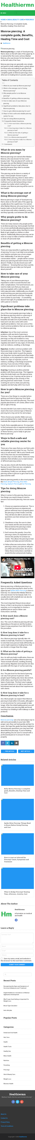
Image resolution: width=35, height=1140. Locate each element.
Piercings (7, 1069)
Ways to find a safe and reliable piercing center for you (17, 115)
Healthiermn (6, 43)
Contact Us (4, 1118)
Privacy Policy (5, 1122)
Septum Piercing (13, 484)
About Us (3, 1114)
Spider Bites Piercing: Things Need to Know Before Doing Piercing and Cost (17, 825)
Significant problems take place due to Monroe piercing (16, 107)
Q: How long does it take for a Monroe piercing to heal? (19, 129)
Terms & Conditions (7, 1126)
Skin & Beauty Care (9, 1074)
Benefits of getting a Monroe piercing (16, 98)
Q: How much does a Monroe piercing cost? (19, 125)
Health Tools (7, 1046)
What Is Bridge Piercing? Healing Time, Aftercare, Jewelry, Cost (17, 893)
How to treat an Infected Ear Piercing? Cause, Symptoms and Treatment (16, 859)
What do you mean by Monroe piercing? (17, 86)
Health (6, 1042)
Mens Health (7, 1056)
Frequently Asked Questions (14, 121)
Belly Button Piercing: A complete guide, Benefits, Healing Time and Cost (17, 791)
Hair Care (6, 1037)
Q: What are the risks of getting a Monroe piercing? (17, 134)
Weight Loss (7, 1079)
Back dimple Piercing (11, 482)
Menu (4, 13)
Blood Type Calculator (10, 1005)
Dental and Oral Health (10, 1032)
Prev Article (9, 751)
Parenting (7, 1065)
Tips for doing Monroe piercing (14, 119)
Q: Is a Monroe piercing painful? (17, 137)
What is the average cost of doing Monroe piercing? (15, 89)
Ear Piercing (26, 484)
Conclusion (8, 144)
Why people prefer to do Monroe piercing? (14, 94)
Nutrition (6, 1060)
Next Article (25, 751)
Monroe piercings (7, 720)
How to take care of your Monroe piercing (15, 102)
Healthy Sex (7, 1051)
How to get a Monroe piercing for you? (16, 111)
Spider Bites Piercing (18, 591)
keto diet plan (8, 1010)
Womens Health (8, 1083)
